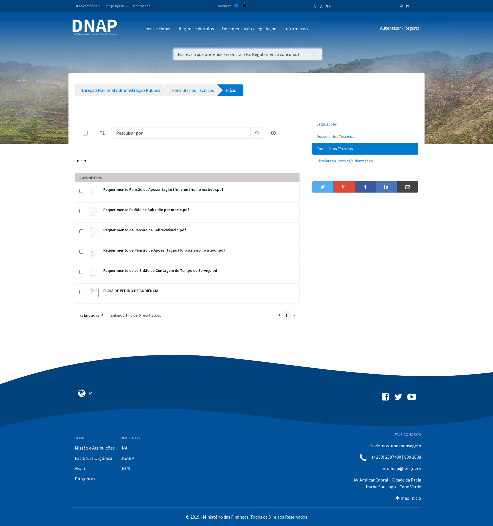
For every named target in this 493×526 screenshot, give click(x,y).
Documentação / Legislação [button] (249, 28)
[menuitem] (365, 124)
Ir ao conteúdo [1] (89, 6)
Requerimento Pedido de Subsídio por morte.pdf (146, 209)
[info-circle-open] (273, 132)
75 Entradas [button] (89, 315)
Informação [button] (296, 28)
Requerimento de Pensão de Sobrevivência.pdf (144, 229)
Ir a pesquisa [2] (117, 6)
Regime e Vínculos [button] (196, 28)
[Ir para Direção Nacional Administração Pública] (95, 27)
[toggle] (94, 133)
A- (315, 6)
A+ (328, 6)
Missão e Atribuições (95, 448)
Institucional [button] (158, 28)
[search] (257, 133)
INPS (125, 468)
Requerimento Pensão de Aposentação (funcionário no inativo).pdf (163, 189)
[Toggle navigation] (125, 29)
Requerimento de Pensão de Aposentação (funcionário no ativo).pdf (164, 250)
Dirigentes (85, 479)
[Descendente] (104, 132)
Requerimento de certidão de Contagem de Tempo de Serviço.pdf (161, 270)
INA (124, 448)
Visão (80, 468)
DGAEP (127, 458)
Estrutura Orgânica (93, 458)
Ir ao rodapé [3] (144, 6)
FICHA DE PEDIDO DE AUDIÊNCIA (130, 290)
